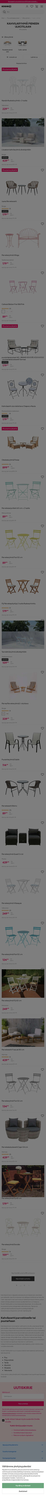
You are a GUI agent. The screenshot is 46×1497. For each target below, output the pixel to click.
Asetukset (23, 1491)
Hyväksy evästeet (23, 1485)
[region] (23, 1479)
